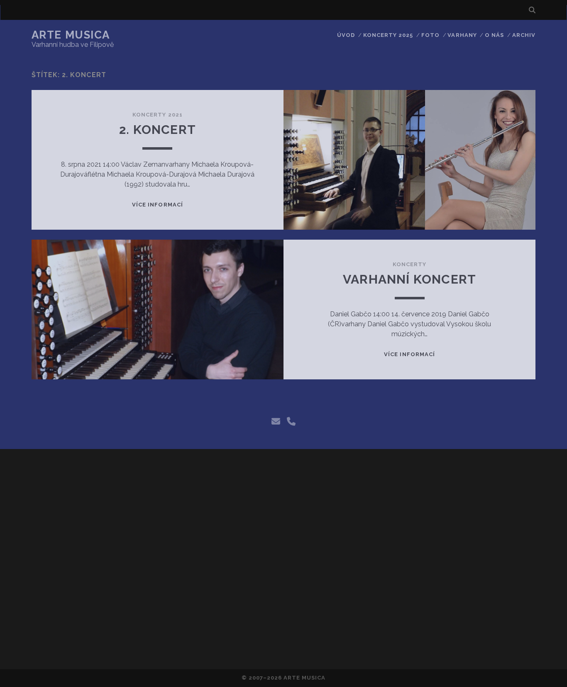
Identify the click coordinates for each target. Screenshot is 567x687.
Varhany (462, 35)
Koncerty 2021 (157, 115)
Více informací (157, 204)
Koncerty (409, 264)
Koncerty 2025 (388, 35)
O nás (494, 35)
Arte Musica (71, 35)
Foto (430, 35)
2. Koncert (157, 129)
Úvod (346, 35)
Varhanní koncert (409, 279)
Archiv (523, 35)
